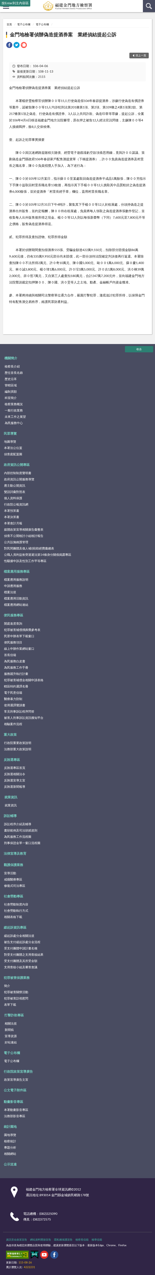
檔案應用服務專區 (17, 571)
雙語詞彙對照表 (14, 492)
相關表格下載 (13, 917)
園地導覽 (10, 1135)
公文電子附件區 (15, 1090)
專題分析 (10, 1147)
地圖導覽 (10, 441)
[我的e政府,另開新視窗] (34, 1255)
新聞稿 (9, 1029)
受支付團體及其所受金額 (20, 961)
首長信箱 (10, 655)
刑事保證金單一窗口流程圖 (22, 843)
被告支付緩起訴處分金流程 (22, 942)
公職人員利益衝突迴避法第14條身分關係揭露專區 (37, 554)
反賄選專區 (12, 759)
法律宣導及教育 (15, 853)
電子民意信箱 (13, 692)
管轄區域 (11, 385)
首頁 (9, 24)
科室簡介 (11, 398)
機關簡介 (10, 358)
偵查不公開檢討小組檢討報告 (23, 536)
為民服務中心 (14, 423)
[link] (9, 45)
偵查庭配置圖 (13, 454)
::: (2, 17)
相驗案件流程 (13, 724)
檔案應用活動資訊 (16, 598)
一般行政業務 (14, 410)
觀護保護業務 (13, 865)
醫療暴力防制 (13, 699)
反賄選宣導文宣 (14, 780)
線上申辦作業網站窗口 (19, 648)
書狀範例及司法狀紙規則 (20, 830)
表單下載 (10, 1004)
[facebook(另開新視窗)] (54, 1255)
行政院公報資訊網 (16, 504)
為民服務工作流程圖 (17, 836)
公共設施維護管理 (16, 542)
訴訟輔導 (10, 816)
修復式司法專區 (14, 885)
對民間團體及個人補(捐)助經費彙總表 (29, 548)
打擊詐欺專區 (14, 1015)
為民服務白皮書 (14, 661)
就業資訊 (10, 797)
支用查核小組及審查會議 (20, 967)
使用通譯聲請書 (14, 705)
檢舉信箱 (97, 1240)
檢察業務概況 (14, 404)
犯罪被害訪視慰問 (16, 998)
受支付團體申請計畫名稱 (20, 948)
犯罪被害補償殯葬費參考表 (22, 630)
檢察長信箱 (82, 1240)
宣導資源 (11, 1036)
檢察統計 (10, 1141)
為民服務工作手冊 (16, 667)
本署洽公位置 (13, 448)
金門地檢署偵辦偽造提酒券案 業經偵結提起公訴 (63, 34)
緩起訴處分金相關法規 (19, 935)
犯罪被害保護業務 (17, 977)
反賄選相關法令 (14, 774)
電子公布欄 (23, 24)
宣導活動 (10, 873)
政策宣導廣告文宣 (16, 1079)
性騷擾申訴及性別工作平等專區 (25, 561)
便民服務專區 (13, 615)
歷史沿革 (11, 379)
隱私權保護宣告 (63, 1240)
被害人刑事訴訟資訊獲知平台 (23, 717)
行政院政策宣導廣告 (18, 1071)
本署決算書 (11, 517)
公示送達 (10, 1164)
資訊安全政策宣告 (16, 1240)
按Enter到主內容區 (15, 3)
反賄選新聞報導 (14, 786)
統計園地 (10, 1126)
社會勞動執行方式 (16, 910)
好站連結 (11, 1042)
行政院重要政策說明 (17, 743)
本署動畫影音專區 (16, 1109)
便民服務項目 (13, 642)
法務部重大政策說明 (17, 749)
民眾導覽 (10, 433)
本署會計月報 (13, 523)
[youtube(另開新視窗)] (44, 1255)
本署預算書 (11, 510)
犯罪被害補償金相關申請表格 (23, 680)
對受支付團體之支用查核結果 (23, 954)
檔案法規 (10, 592)
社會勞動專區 (13, 896)
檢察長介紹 (12, 366)
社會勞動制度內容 (16, 904)
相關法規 (11, 1023)
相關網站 (10, 1153)
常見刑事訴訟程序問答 (19, 711)
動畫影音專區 (13, 1101)
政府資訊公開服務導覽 (19, 479)
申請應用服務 (13, 586)
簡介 (7, 986)
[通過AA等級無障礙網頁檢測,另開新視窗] (17, 1255)
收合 (139, 349)
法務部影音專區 (14, 1116)
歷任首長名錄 (14, 372)
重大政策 (10, 734)
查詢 (149, 6)
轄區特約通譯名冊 (16, 686)
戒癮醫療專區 (13, 879)
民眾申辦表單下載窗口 (19, 636)
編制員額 (11, 391)
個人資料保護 (13, 498)
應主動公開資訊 (14, 485)
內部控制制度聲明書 (17, 473)
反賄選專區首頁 (14, 767)
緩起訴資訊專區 (15, 927)
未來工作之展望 (15, 416)
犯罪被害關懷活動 (16, 992)
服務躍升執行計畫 (16, 673)
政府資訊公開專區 (17, 464)
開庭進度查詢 (13, 623)
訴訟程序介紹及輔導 (17, 824)
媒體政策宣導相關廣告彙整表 (23, 529)
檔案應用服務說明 (16, 579)
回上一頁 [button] (141, 55)
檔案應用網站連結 (16, 604)
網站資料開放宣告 (40, 1240)
